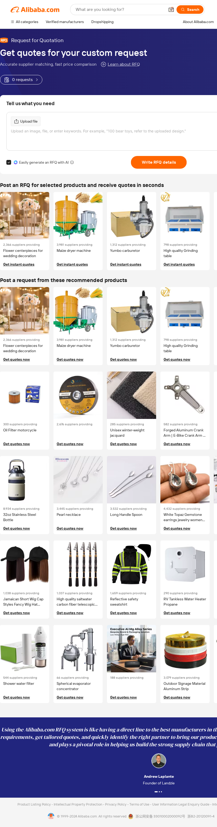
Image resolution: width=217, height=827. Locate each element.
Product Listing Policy (34, 804)
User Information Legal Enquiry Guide (180, 804)
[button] (171, 9)
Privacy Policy (116, 804)
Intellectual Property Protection (78, 804)
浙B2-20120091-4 (200, 816)
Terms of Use (139, 804)
